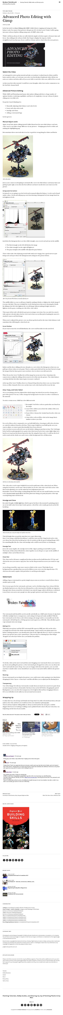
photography (24, 745)
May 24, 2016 (10, 13)
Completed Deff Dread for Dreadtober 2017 (18, 875)
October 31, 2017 (11, 874)
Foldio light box (19, 503)
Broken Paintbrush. (23, 1009)
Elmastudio (49, 1009)
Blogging (13, 745)
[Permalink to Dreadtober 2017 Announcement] (5, 894)
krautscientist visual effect (15, 493)
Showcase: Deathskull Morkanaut (15, 910)
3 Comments (17, 13)
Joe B (8, 24)
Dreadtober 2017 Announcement (15, 894)
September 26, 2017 (12, 892)
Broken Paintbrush (10, 2)
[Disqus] (31, 772)
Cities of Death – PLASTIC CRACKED (11, 909)
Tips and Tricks (7, 11)
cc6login (5, 907)
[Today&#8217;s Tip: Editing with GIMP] (51, 727)
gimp (20, 745)
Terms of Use (6, 980)
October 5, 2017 (11, 880)
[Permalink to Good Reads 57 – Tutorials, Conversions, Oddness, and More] (5, 882)
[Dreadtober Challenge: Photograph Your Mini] (31, 727)
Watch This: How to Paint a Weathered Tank (51, 794)
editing (16, 745)
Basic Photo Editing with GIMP (11, 732)
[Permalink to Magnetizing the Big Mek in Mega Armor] (5, 888)
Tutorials (5, 970)
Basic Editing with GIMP (22, 28)
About (4, 976)
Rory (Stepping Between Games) (10, 922)
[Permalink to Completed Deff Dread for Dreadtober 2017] (5, 876)
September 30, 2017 (12, 886)
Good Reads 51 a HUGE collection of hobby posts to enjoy (22, 907)
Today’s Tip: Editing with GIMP (51, 732)
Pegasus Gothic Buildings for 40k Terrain (30, 909)
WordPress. (37, 1009)
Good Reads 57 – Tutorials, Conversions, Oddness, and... (21, 881)
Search (4, 974)
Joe (3, 915)
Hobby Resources (7, 972)
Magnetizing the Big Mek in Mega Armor (17, 887)
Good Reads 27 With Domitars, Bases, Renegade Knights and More (16, 794)
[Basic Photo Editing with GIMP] (12, 727)
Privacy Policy (6, 978)
